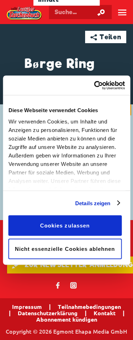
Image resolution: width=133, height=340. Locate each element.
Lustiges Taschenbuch (24, 13)
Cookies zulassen (65, 226)
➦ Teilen (105, 37)
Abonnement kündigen (66, 319)
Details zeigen (92, 203)
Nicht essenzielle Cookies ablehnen (65, 249)
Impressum (27, 307)
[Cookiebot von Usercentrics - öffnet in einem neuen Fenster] (95, 85)
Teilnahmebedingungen (89, 307)
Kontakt (105, 313)
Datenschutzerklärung (48, 313)
